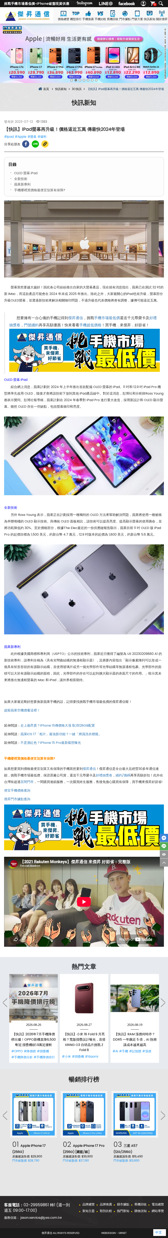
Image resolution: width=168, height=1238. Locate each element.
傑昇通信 (75, 317)
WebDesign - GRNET (114, 1233)
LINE (164, 846)
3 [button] (80, 80)
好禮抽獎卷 (104, 775)
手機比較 (100, 19)
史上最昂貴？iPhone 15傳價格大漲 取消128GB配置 (57, 725)
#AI (115, 1051)
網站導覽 (158, 1211)
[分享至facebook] (25, 144)
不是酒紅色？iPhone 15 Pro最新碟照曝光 (50, 742)
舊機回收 (112, 19)
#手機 (123, 1051)
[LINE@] (106, 3)
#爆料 (42, 136)
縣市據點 (123, 1204)
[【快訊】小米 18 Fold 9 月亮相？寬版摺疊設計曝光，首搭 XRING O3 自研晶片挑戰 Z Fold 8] (84, 998)
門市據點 (125, 19)
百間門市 (27, 781)
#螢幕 (31, 136)
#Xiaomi (91, 1056)
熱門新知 (123, 1211)
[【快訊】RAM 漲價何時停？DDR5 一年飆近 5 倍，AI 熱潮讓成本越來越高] (134, 998)
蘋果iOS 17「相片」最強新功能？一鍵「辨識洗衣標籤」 (61, 734)
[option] (84, 53)
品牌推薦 (106, 1204)
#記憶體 (135, 1051)
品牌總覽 (88, 1204)
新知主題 (88, 1211)
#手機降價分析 (22, 1057)
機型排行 (76, 19)
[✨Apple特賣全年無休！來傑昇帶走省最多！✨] (84, 53)
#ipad (9, 136)
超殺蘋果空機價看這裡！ (22, 710)
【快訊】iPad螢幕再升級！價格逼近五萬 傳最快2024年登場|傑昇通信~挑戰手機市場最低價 (33, 19)
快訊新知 (149, 19)
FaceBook (164, 838)
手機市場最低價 (107, 317)
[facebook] (127, 3)
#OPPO (17, 1051)
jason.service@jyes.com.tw (41, 1217)
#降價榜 (30, 1051)
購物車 (155, 4)
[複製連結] (45, 144)
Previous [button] (8, 53)
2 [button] (76, 80)
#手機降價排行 (44, 1057)
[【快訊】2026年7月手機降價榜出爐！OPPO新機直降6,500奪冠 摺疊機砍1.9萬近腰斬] (33, 998)
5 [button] (88, 80)
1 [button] (71, 80)
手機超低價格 (90, 325)
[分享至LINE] (35, 144)
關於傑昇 (162, 19)
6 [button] (92, 80)
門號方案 (137, 19)
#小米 (66, 1056)
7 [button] (96, 80)
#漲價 (146, 1051)
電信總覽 (158, 1204)
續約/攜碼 (123, 775)
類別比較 (106, 1211)
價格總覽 (63, 19)
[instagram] (85, 3)
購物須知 (140, 1211)
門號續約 (31, 325)
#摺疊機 (43, 1051)
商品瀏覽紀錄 (164, 854)
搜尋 (161, 3)
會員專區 (144, 3)
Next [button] (160, 53)
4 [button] (84, 80)
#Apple (20, 136)
